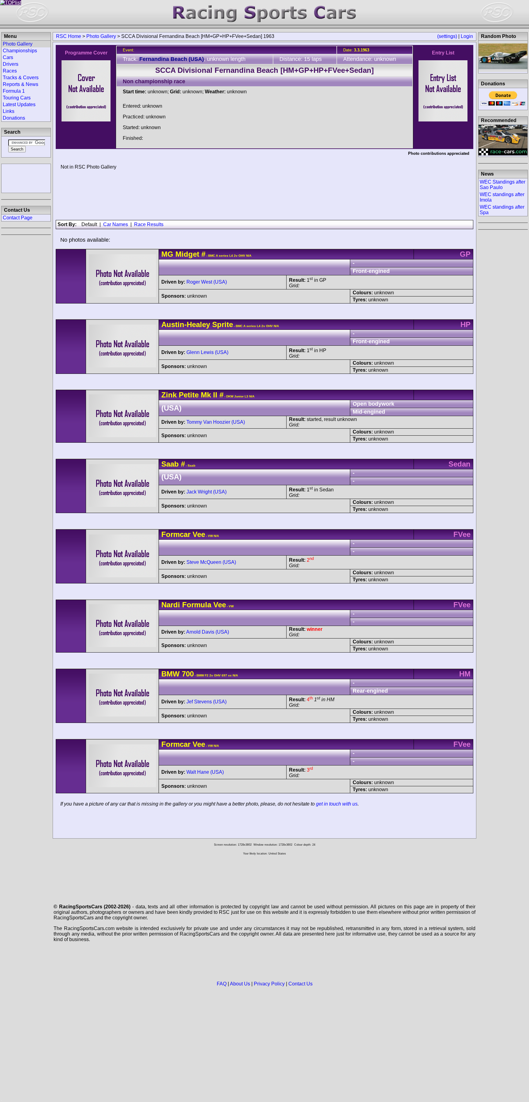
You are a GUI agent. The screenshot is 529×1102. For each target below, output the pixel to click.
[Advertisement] (26, 178)
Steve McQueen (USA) (211, 562)
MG (167, 254)
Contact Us (300, 983)
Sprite (222, 324)
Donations (14, 118)
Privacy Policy (269, 983)
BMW (170, 674)
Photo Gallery (101, 36)
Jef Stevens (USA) (206, 701)
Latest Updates (19, 104)
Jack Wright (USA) (206, 491)
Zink (169, 395)
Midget (187, 254)
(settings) (447, 36)
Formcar (175, 534)
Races (10, 70)
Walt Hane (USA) (205, 772)
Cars (8, 57)
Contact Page (17, 217)
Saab (170, 464)
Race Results (148, 224)
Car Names (115, 224)
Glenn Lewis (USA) (207, 352)
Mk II (208, 395)
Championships (20, 50)
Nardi (170, 605)
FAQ (222, 983)
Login (467, 36)
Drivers (10, 64)
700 (188, 674)
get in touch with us (337, 803)
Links (8, 111)
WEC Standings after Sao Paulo (502, 184)
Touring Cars (17, 97)
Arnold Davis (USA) (207, 632)
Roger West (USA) (206, 282)
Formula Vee (204, 605)
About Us (240, 983)
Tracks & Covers (21, 77)
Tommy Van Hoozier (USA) (215, 422)
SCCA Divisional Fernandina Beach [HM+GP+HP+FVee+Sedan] (264, 70)
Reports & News (20, 84)
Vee (199, 534)
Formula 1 (14, 91)
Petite (189, 395)
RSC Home (68, 36)
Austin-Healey (185, 324)
